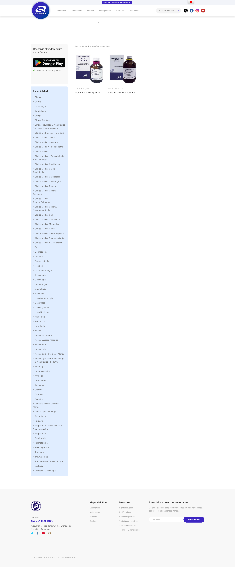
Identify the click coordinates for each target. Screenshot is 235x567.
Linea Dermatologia (44, 298)
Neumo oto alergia (43, 335)
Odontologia (40, 380)
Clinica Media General (45, 137)
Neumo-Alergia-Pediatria (46, 340)
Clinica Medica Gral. (44, 215)
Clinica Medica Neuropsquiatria (49, 238)
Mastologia (40, 317)
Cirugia (38, 115)
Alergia (38, 97)
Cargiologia (40, 111)
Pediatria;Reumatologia (45, 411)
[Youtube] (203, 10)
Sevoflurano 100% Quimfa (121, 92)
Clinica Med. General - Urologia (49, 133)
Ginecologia (40, 275)
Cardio (38, 101)
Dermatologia (41, 252)
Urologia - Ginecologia (45, 470)
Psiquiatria (40, 421)
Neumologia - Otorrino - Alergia (49, 354)
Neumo (38, 330)
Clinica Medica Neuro (45, 228)
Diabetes (39, 256)
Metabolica (40, 321)
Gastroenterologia (43, 270)
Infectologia (40, 289)
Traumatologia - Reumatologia (49, 461)
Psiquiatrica (40, 433)
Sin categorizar (42, 447)
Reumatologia (41, 443)
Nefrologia (40, 326)
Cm (36, 247)
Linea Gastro (41, 303)
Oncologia (39, 385)
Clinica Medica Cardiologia (47, 177)
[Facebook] (191, 10)
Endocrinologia (42, 261)
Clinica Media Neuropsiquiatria (49, 147)
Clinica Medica (41, 151)
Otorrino (39, 389)
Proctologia (40, 416)
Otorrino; (39, 394)
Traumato (39, 452)
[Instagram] (197, 10)
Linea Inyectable (42, 307)
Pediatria (39, 399)
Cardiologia (40, 106)
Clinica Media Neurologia (46, 142)
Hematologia (41, 284)
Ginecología (40, 279)
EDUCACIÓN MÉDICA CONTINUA (116, 2)
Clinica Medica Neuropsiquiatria (49, 233)
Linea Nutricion (42, 312)
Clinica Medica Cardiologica (48, 181)
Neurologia (40, 366)
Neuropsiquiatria (42, 371)
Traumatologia (41, 457)
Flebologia (40, 266)
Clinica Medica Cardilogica (47, 164)
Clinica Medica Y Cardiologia (48, 242)
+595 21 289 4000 (42, 520)
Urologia (39, 466)
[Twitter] (185, 10)
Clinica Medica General (45, 186)
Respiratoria (40, 438)
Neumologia (40, 349)
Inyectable (39, 293)
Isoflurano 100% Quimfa (87, 92)
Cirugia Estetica (42, 120)
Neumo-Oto (40, 344)
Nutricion (39, 376)
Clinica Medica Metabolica (47, 224)
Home (92, 22)
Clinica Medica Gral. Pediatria (48, 219)
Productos (107, 22)
